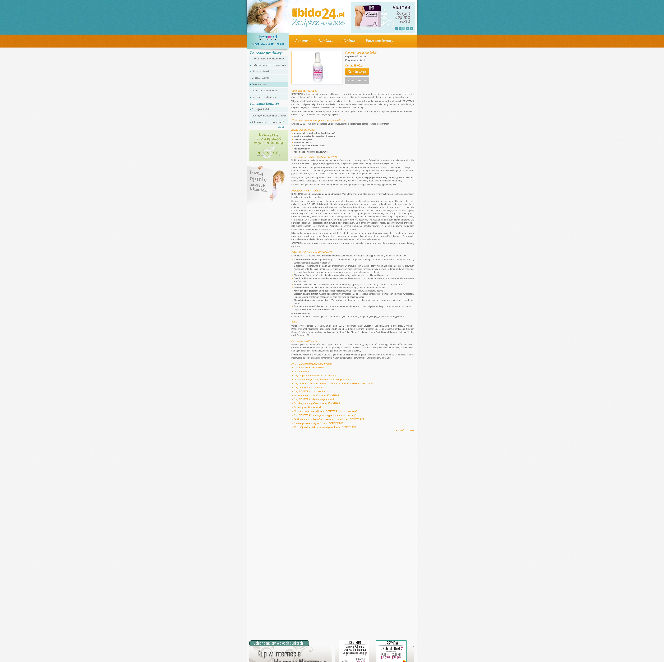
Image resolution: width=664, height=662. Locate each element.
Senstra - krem (259, 84)
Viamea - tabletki (260, 71)
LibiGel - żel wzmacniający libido (268, 58)
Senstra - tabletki (260, 78)
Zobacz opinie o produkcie (357, 80)
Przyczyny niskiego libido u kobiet (269, 115)
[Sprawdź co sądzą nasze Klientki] (266, 185)
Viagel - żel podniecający (264, 90)
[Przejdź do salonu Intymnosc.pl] (317, 68)
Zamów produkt (357, 72)
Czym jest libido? (260, 109)
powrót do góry (406, 430)
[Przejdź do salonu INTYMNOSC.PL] (268, 38)
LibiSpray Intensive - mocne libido (269, 65)
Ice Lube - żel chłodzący (264, 97)
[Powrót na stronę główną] (318, 17)
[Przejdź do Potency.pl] (268, 145)
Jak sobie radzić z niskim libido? (268, 122)
